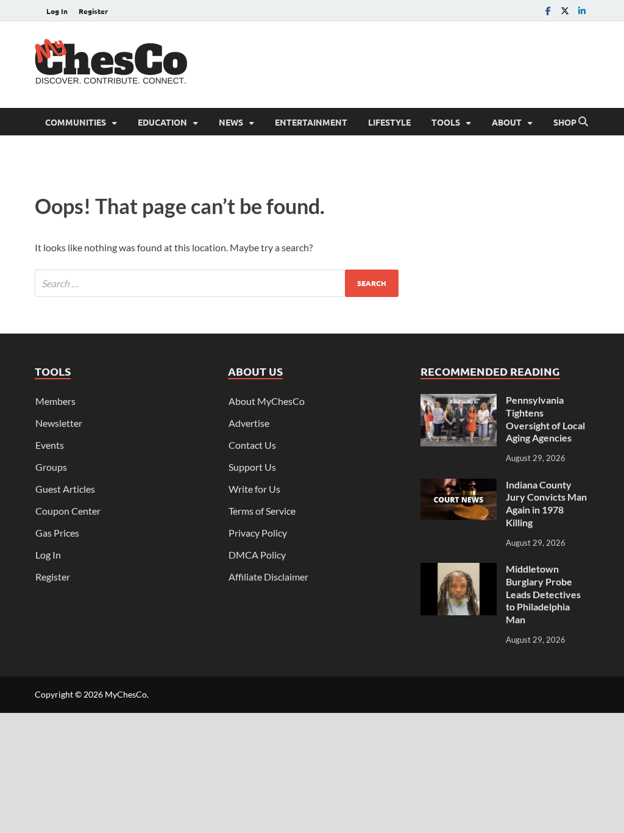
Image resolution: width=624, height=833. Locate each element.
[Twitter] (565, 10)
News (231, 121)
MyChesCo (126, 694)
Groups (51, 467)
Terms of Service (262, 511)
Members (55, 401)
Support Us (252, 467)
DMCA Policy (257, 554)
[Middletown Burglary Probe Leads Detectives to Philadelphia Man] (458, 570)
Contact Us (252, 445)
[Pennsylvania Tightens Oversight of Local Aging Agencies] (458, 401)
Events (49, 445)
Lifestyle (389, 121)
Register (93, 11)
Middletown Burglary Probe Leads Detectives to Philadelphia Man (543, 594)
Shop (564, 121)
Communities (75, 121)
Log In (57, 11)
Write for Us (254, 489)
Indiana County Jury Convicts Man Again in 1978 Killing (546, 503)
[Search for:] (217, 283)
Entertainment (311, 121)
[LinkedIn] (582, 10)
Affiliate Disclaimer (268, 576)
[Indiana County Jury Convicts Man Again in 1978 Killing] (458, 486)
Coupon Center (68, 511)
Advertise (249, 423)
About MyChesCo (267, 401)
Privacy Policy (258, 532)
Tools (445, 121)
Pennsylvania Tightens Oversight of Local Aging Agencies (545, 418)
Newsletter (58, 423)
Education (162, 121)
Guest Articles (65, 489)
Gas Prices (57, 532)
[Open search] (583, 122)
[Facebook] (548, 10)
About (507, 121)
